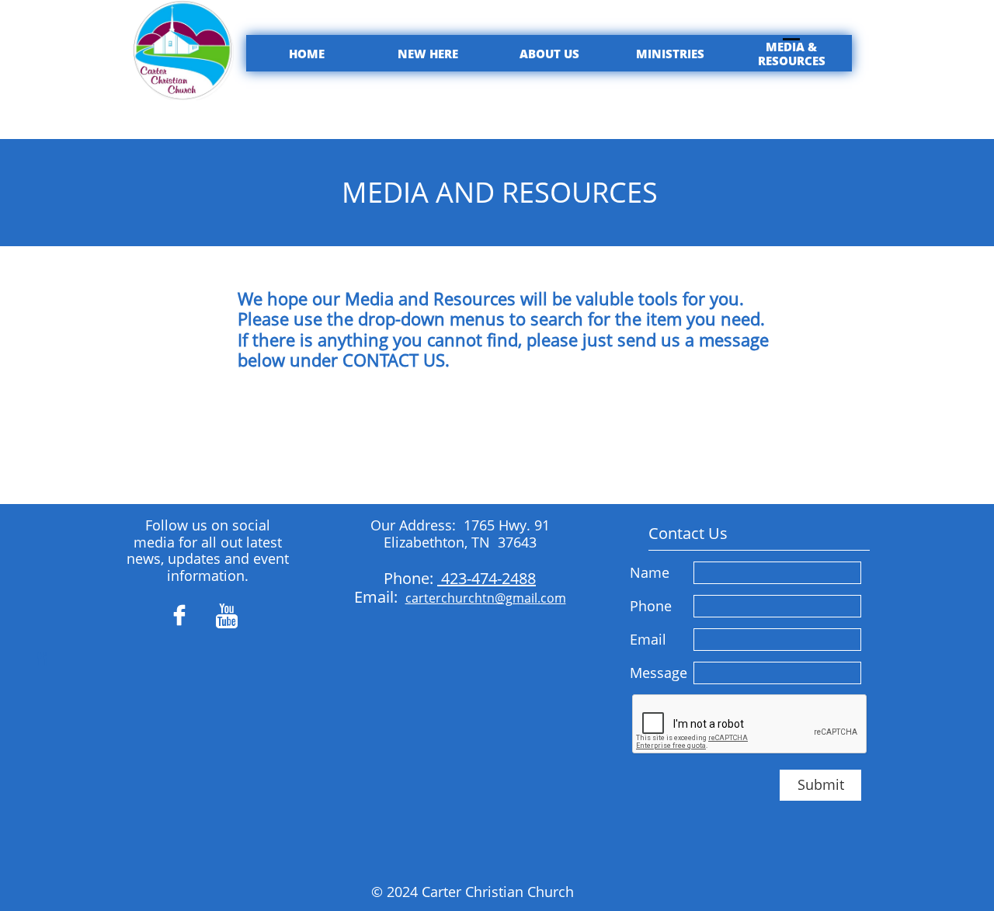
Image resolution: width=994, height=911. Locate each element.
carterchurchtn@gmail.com (485, 598)
